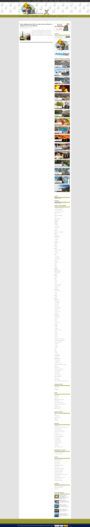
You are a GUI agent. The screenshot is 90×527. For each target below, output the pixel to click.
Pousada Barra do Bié (57, 428)
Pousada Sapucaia (57, 439)
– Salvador (56, 287)
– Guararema (56, 334)
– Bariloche (56, 224)
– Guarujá (55, 335)
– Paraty (55, 320)
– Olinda (55, 292)
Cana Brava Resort (57, 463)
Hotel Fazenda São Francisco (58, 402)
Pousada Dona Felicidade (58, 434)
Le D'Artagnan (56, 389)
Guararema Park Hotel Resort (58, 469)
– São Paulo (56, 343)
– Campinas (56, 328)
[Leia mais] (51, 35)
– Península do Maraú (57, 284)
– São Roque (56, 346)
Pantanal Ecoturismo (57, 417)
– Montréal (56, 251)
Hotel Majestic (56, 405)
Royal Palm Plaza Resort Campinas (59, 477)
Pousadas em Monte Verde (58, 453)
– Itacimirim (56, 281)
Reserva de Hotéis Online (58, 487)
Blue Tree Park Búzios (57, 460)
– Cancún (55, 266)
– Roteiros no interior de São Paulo (59, 340)
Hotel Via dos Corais (57, 408)
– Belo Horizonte (56, 301)
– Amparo (55, 326)
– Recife (55, 293)
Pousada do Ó (56, 433)
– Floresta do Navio (57, 290)
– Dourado (55, 332)
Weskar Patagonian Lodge (58, 446)
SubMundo (56, 418)
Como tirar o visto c (63, 495)
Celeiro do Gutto (56, 425)
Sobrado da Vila (56, 443)
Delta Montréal (56, 396)
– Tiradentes (56, 313)
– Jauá (55, 283)
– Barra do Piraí (56, 317)
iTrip (55, 414)
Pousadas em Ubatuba (57, 442)
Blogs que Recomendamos (58, 215)
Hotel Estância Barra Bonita (58, 471)
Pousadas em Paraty (57, 440)
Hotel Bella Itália (56, 401)
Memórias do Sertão (63, 504)
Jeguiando (25, 8)
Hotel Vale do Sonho (57, 407)
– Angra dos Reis (57, 316)
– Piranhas (56, 277)
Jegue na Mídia (56, 367)
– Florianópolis (56, 361)
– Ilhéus (55, 280)
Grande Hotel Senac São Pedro (59, 399)
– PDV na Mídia (56, 373)
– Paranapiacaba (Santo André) (59, 338)
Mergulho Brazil (56, 415)
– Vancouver (56, 239)
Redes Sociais (61, 16)
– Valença (55, 323)
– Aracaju (55, 296)
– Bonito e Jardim (57, 272)
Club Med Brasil (56, 466)
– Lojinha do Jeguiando (57, 209)
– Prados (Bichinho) (57, 307)
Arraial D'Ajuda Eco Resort (58, 459)
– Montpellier (56, 262)
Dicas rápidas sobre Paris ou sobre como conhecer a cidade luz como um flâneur (36, 25)
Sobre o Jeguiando (26, 16)
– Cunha (55, 331)
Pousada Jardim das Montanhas (59, 436)
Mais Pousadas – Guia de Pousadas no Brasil (61, 427)
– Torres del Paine (57, 259)
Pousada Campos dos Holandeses (59, 431)
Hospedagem (43, 16)
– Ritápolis (56, 310)
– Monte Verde (56, 304)
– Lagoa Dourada (56, 302)
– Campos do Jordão (57, 329)
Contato (66, 16)
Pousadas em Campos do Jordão (59, 452)
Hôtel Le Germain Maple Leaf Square (60, 404)
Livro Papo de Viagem (57, 370)
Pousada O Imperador (57, 437)
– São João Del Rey (57, 311)
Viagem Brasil (56, 420)
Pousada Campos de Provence (59, 430)
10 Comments (22, 38)
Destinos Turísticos (35, 16)
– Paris (55, 263)
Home (20, 16)
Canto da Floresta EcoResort (58, 465)
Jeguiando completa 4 (64, 513)
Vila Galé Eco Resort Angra (58, 480)
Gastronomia (48, 16)
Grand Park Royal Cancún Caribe (59, 468)
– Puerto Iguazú (56, 227)
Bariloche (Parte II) (63, 500)
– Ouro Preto (56, 305)
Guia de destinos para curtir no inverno (60, 364)
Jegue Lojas (54, 16)
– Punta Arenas (56, 257)
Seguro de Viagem (57, 379)
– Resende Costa (57, 308)
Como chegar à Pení (63, 509)
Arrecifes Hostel (56, 386)
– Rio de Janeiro (56, 322)
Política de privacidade (57, 376)
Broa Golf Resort (56, 462)
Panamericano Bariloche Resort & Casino (60, 474)
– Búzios (55, 319)
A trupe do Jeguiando (57, 212)
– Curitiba (55, 352)
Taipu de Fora (56, 445)
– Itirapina (55, 337)
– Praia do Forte (56, 286)
